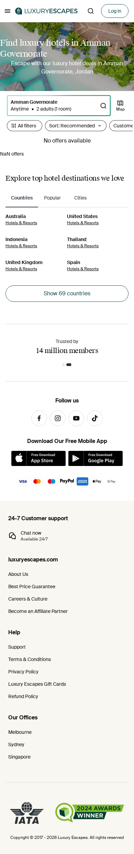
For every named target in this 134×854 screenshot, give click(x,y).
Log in (114, 11)
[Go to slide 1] (64, 364)
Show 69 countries (67, 293)
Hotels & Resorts (21, 223)
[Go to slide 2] (69, 364)
